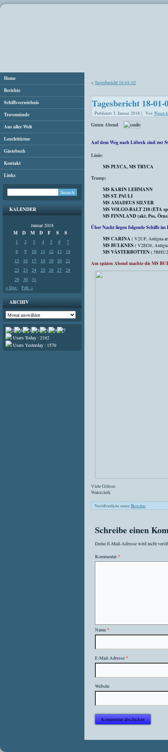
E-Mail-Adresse (111, 658)
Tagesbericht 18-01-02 (115, 82)
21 (68, 260)
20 (59, 260)
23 (25, 270)
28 (68, 270)
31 (34, 279)
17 (34, 260)
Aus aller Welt (18, 126)
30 (25, 279)
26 (51, 270)
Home (10, 78)
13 (59, 251)
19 (51, 260)
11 (43, 251)
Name (102, 629)
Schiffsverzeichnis (21, 102)
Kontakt (12, 163)
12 (51, 251)
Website (102, 686)
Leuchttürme (17, 138)
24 (34, 270)
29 (16, 279)
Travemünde (16, 114)
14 (68, 251)
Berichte (12, 90)
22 (16, 270)
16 (25, 260)
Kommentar (107, 556)
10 (34, 251)
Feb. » (27, 287)
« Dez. (11, 287)
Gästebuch (14, 151)
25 (43, 270)
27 (59, 270)
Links (10, 175)
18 (43, 260)
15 (16, 260)
